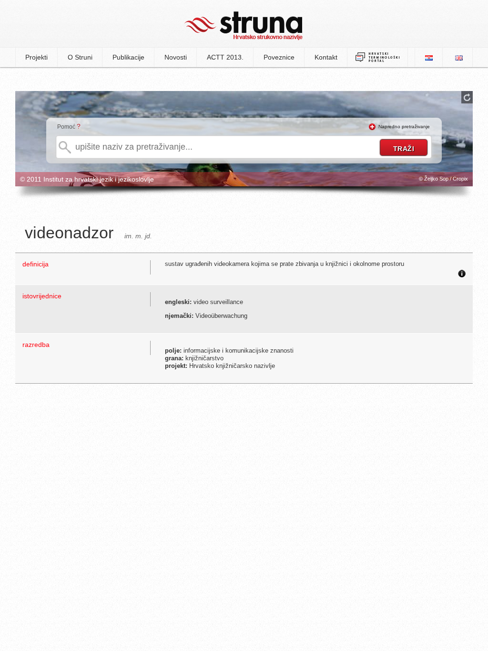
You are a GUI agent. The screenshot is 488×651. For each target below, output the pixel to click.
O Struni (80, 57)
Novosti (175, 57)
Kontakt (326, 57)
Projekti (36, 57)
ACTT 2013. (225, 57)
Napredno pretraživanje (404, 126)
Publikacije (128, 57)
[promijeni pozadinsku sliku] (467, 97)
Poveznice (279, 57)
